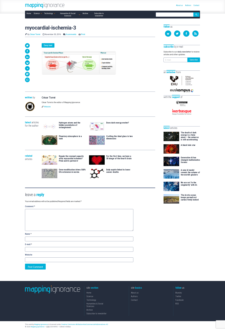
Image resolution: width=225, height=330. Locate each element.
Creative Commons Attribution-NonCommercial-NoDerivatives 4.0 (84, 324)
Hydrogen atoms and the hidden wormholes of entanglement (69, 125)
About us (135, 292)
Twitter (178, 296)
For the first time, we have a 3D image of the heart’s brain (118, 157)
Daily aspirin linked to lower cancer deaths (118, 171)
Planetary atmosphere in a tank (70, 137)
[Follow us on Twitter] (177, 33)
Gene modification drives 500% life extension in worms (72, 171)
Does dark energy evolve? (117, 123)
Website (47, 107)
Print (83, 34)
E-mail (28, 244)
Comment (30, 206)
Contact (134, 300)
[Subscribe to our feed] (195, 33)
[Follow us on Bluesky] (168, 33)
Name (28, 234)
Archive (89, 310)
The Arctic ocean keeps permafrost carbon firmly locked (190, 197)
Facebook (179, 300)
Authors (134, 296)
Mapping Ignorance (41, 324)
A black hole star (188, 145)
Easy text (48, 45)
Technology (91, 300)
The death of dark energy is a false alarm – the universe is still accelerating (190, 136)
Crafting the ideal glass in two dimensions (119, 137)
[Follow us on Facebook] (186, 33)
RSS (177, 303)
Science (89, 296)
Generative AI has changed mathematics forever (190, 160)
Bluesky (178, 292)
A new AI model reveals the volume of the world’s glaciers (190, 172)
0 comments (71, 34)
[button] (27, 45)
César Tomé (35, 34)
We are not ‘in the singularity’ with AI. (189, 183)
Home (88, 292)
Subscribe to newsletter (96, 313)
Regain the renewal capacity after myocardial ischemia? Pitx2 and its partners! (71, 158)
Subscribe (194, 60)
